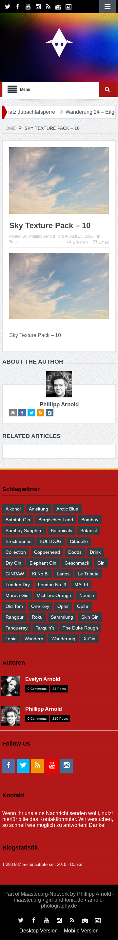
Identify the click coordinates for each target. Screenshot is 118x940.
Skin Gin (90, 617)
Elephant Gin (43, 563)
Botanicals (61, 530)
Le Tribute (88, 573)
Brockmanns (18, 541)
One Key (40, 606)
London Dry (18, 584)
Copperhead (47, 552)
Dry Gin (13, 563)
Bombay (89, 519)
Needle (86, 595)
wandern (34, 638)
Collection (16, 552)
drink (95, 552)
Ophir (63, 606)
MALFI (81, 584)
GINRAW (15, 573)
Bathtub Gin (18, 519)
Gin (101, 563)
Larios (63, 573)
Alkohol (13, 508)
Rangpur (15, 617)
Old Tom (14, 606)
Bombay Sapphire (24, 530)
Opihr (82, 606)
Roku (37, 617)
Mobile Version (81, 930)
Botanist (88, 530)
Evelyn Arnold (42, 679)
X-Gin (89, 638)
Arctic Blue (67, 508)
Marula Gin (17, 595)
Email (104, 242)
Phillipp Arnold (42, 236)
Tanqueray (17, 627)
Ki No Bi (40, 573)
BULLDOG (51, 541)
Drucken (80, 242)
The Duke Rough (80, 627)
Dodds (75, 552)
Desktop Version (38, 930)
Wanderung (63, 638)
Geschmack (77, 563)
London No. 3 (52, 584)
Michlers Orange (54, 595)
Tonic (11, 638)
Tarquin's (45, 627)
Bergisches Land (55, 519)
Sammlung (62, 617)
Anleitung (38, 508)
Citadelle (79, 541)
